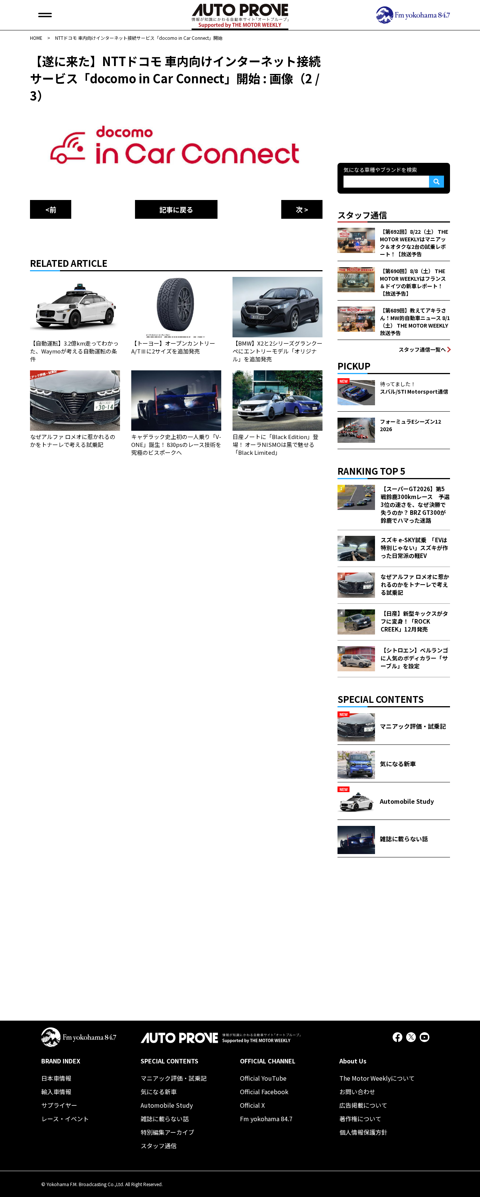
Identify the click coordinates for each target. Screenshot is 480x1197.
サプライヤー (59, 1105)
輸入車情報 (56, 1091)
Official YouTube (263, 1078)
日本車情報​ (56, 1078)
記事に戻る (176, 209)
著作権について (360, 1118)
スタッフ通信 (159, 1145)
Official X (252, 1105)
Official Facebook (264, 1091)
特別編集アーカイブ (167, 1132)
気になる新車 (159, 1091)
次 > (302, 209)
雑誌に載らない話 (165, 1118)
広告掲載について (363, 1105)
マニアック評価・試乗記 (174, 1078)
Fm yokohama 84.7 (266, 1118)
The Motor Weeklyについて (377, 1078)
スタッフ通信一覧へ (422, 349)
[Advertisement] (394, 99)
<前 (50, 209)
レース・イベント (65, 1118)
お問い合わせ (357, 1091)
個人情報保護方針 (363, 1132)
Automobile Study (167, 1105)
